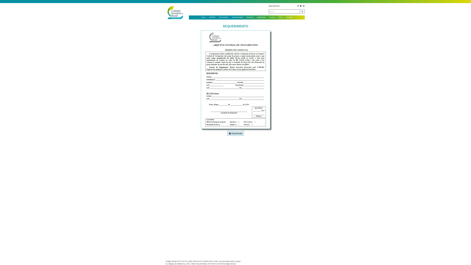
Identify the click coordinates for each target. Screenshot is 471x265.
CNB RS (212, 17)
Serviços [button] (250, 17)
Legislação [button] (261, 17)
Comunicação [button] (237, 17)
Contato (289, 17)
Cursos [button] (272, 17)
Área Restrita (274, 6)
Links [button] (280, 17)
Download (236, 133)
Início (203, 17)
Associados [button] (223, 17)
